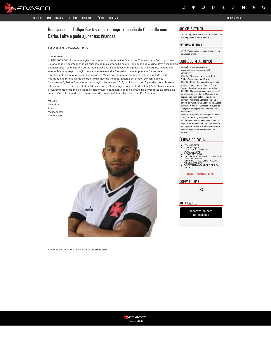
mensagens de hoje (206, 174)
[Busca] (263, 7)
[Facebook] (213, 7)
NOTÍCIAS (86, 18)
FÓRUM (100, 18)
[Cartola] (193, 7)
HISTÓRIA (72, 18)
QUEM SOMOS (234, 18)
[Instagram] (203, 7)
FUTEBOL (37, 18)
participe (190, 174)
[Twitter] (223, 7)
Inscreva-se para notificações (201, 212)
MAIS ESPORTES (55, 18)
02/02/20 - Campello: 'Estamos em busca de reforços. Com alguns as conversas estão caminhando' (200, 109)
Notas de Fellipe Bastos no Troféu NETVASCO (196, 71)
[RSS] (253, 7)
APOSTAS (113, 18)
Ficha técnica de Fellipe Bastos (195, 67)
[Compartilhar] (201, 189)
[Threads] (233, 7)
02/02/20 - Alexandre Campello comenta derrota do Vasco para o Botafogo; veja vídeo (201, 101)
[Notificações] (184, 7)
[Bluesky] (244, 7)
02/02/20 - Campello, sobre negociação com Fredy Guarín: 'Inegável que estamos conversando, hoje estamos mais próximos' (200, 117)
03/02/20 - (198, 77)
